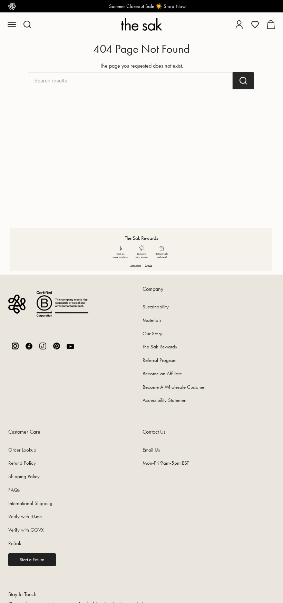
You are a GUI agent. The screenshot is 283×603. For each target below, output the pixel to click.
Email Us (151, 449)
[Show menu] (12, 24)
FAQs (14, 489)
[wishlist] (255, 24)
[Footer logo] (17, 304)
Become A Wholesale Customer (174, 387)
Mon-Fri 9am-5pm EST (166, 462)
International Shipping (30, 503)
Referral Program (159, 360)
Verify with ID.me (25, 516)
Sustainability (156, 306)
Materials (152, 320)
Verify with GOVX (26, 529)
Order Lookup (22, 449)
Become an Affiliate (162, 373)
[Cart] (271, 24)
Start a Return (32, 559)
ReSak (14, 543)
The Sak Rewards (160, 346)
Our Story (152, 333)
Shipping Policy (24, 476)
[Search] (243, 80)
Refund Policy (22, 462)
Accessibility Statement (165, 400)
